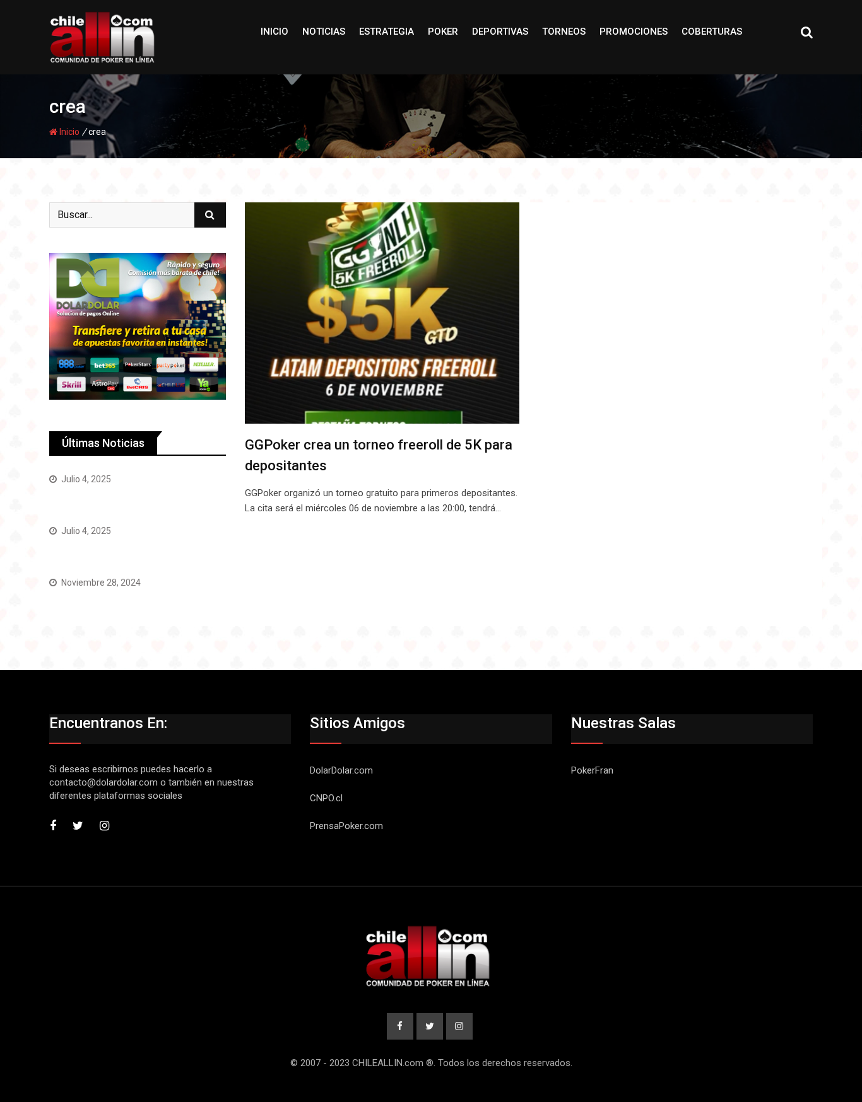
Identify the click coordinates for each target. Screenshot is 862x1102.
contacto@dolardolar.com (103, 782)
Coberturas (712, 31)
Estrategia (386, 31)
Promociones (633, 31)
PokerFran (73, 551)
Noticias (323, 31)
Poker (443, 31)
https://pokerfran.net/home (112, 500)
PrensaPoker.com (346, 826)
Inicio (274, 31)
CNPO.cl (326, 798)
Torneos (564, 31)
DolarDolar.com (341, 770)
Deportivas (500, 31)
